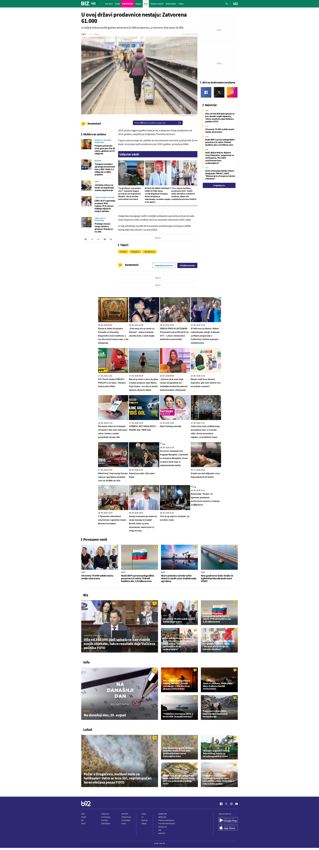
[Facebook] (206, 92)
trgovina (135, 252)
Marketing (162, 814)
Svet (83, 34)
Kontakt (161, 833)
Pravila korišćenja (166, 820)
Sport (83, 817)
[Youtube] (236, 804)
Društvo (167, 744)
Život (83, 824)
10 (89, 161)
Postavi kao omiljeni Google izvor (150, 123)
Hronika (88, 770)
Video (144, 814)
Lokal (123, 824)
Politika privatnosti (166, 824)
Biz (82, 820)
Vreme (144, 824)
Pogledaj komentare (164, 265)
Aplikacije (162, 827)
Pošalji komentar (187, 265)
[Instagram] (232, 92)
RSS (159, 830)
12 (195, 670)
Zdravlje (105, 814)
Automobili (126, 820)
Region (98, 161)
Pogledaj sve (219, 185)
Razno (87, 711)
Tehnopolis (126, 817)
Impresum (162, 817)
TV (142, 817)
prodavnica (150, 252)
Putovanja (105, 817)
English (145, 820)
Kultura (104, 820)
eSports (124, 814)
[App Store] (228, 828)
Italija (123, 252)
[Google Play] (228, 820)
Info (83, 814)
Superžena (105, 824)
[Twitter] (219, 92)
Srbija (206, 637)
